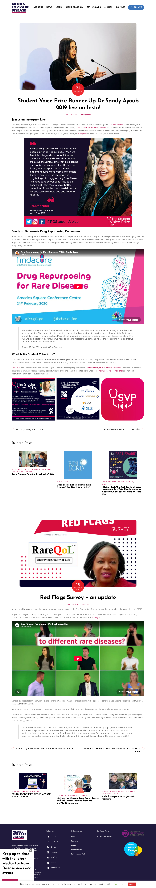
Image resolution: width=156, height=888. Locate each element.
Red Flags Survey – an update (29, 429)
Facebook (54, 842)
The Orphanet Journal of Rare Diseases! (103, 367)
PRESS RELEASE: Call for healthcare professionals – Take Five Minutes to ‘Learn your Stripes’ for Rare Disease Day (121, 490)
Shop (109, 7)
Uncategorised (85, 115)
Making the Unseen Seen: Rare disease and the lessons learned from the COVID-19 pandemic (78, 800)
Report (29, 791)
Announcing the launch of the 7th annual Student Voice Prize (44, 748)
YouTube (53, 857)
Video (116, 794)
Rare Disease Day (74, 7)
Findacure (16, 367)
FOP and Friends (116, 124)
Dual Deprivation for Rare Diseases (91, 127)
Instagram (82, 133)
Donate (137, 7)
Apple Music (55, 868)
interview (113, 791)
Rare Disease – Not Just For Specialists (122, 429)
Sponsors (74, 841)
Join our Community (104, 837)
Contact (120, 7)
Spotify (53, 862)
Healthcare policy (37, 469)
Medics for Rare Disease (111, 482)
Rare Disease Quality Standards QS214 (33, 474)
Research (85, 604)
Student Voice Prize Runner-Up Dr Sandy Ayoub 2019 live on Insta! (112, 750)
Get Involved (94, 7)
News (49, 7)
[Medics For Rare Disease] (20, 11)
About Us (38, 7)
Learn (59, 7)
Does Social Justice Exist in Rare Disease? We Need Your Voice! (74, 486)
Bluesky (53, 847)
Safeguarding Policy (78, 854)
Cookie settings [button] (119, 884)
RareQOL (96, 617)
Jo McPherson (71, 115)
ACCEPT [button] (132, 884)
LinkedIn (53, 837)
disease (66, 795)
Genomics (105, 791)
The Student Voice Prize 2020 (110, 371)
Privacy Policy (76, 850)
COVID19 (60, 795)
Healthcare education (20, 469)
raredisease (21, 791)
